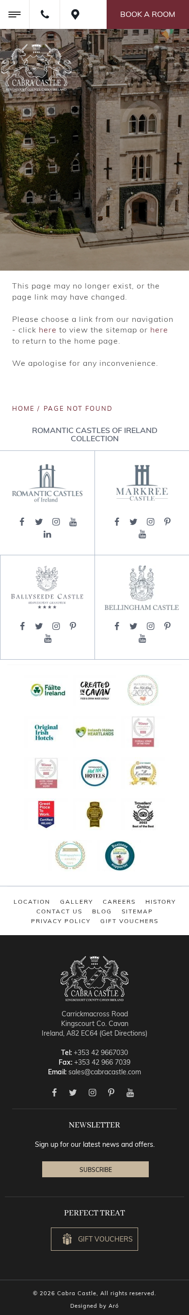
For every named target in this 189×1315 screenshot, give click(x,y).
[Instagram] (55, 522)
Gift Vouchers (129, 921)
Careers (119, 901)
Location (32, 901)
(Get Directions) (123, 1033)
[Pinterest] (167, 522)
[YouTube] (72, 522)
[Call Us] (44, 14)
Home (23, 408)
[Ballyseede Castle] (47, 587)
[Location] (75, 14)
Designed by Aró (94, 1305)
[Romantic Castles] (47, 483)
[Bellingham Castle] (142, 587)
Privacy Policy (61, 921)
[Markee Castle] (142, 483)
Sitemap (137, 911)
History (160, 901)
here (48, 329)
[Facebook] (22, 522)
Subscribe (95, 1169)
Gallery (76, 901)
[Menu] (14, 14)
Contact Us (59, 911)
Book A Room (147, 14)
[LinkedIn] (47, 534)
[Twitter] (39, 522)
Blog (102, 911)
